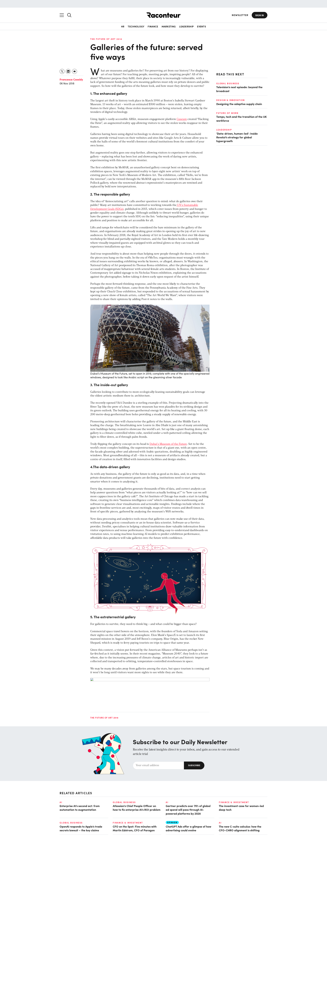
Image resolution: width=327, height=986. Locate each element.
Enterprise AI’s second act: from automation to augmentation (80, 807)
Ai (61, 802)
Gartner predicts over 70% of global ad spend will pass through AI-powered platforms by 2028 (188, 809)
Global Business (227, 83)
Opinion (172, 822)
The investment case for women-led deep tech (241, 807)
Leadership (186, 26)
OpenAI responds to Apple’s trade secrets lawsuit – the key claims (81, 828)
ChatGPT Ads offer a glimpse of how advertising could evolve (188, 828)
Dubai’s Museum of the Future (168, 444)
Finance (153, 26)
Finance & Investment (234, 802)
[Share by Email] (74, 71)
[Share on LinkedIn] (68, 71)
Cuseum (182, 119)
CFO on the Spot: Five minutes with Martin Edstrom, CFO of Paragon (135, 828)
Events (201, 26)
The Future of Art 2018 (106, 39)
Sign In (259, 15)
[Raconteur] (163, 15)
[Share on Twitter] (62, 71)
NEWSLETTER (240, 15)
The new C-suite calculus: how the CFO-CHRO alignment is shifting (240, 828)
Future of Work (227, 113)
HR (122, 26)
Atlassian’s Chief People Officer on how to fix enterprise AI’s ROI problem (136, 807)
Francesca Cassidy (71, 79)
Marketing (169, 26)
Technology (136, 26)
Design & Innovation (230, 100)
